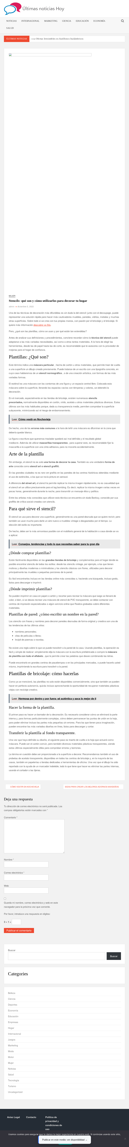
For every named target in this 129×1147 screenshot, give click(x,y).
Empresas (13, 1022)
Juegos (11, 1039)
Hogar (11, 1027)
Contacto (31, 1117)
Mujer (12, 295)
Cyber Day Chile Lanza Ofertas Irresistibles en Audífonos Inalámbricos (47, 38)
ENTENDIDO (65, 1142)
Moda (11, 1051)
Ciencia (66, 21)
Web (6, 885)
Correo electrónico (14, 872)
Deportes (12, 1004)
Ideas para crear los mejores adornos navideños (92, 786)
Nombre (9, 859)
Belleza (11, 993)
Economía (99, 21)
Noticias (11, 21)
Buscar (11, 950)
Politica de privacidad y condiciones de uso (53, 1123)
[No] (125, 1138)
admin (11, 306)
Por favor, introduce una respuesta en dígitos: (27, 913)
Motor (11, 1057)
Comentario (10, 817)
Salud (10, 28)
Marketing (50, 21)
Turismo (12, 1086)
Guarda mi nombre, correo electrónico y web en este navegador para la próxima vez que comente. (31, 904)
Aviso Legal (13, 1117)
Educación (82, 21)
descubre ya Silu (42, 324)
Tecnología (13, 1080)
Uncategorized (15, 1092)
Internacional (30, 21)
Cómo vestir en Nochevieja (24, 786)
